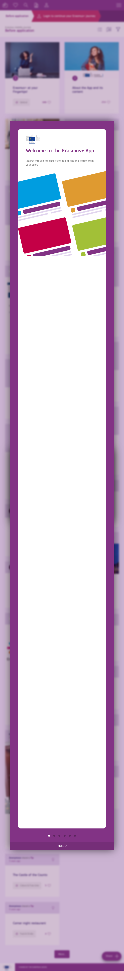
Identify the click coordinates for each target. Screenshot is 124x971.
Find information (54, 836)
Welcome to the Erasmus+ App (49, 836)
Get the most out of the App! (75, 836)
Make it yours (65, 836)
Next (60, 845)
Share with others (59, 836)
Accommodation (70, 836)
